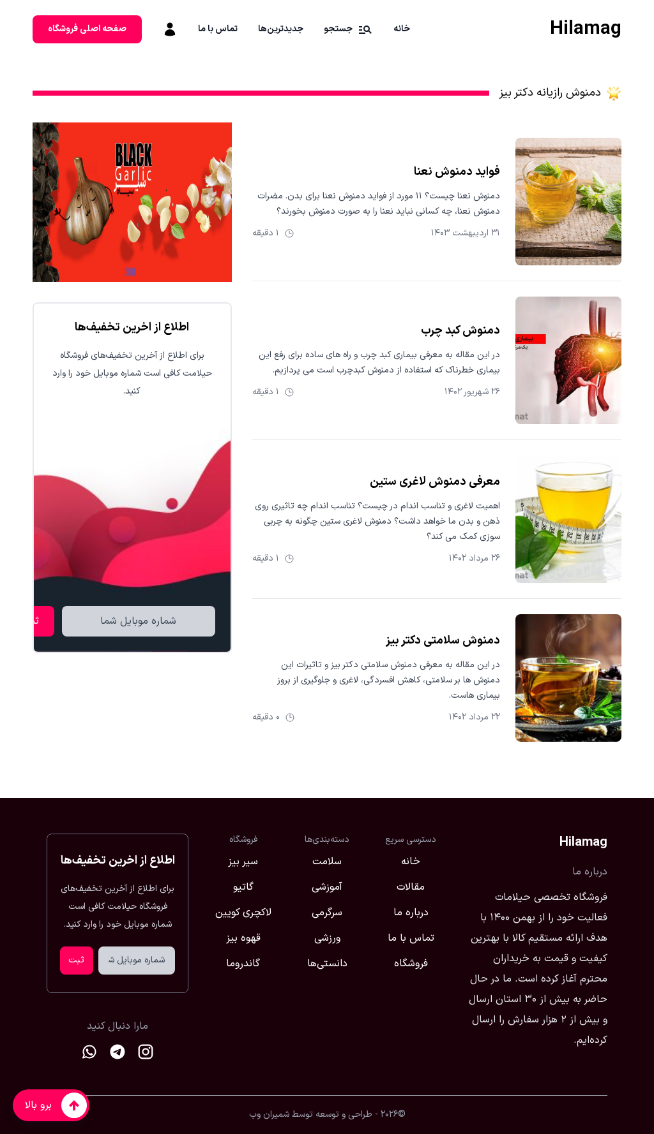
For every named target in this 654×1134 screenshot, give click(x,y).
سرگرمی (327, 912)
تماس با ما (218, 29)
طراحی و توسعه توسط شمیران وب (310, 1114)
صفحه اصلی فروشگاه (87, 29)
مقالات (411, 887)
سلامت (327, 861)
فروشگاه (411, 963)
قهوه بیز (243, 938)
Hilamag (585, 29)
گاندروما (243, 963)
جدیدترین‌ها (280, 29)
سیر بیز (243, 861)
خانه (401, 29)
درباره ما (411, 912)
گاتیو (243, 887)
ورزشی (327, 938)
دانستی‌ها (327, 963)
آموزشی (327, 887)
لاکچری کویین (243, 912)
